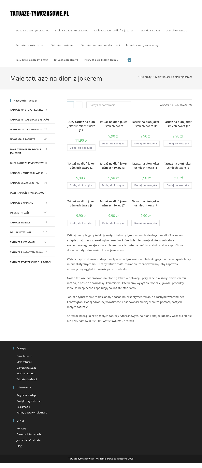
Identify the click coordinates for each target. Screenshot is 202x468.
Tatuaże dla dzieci (27, 379)
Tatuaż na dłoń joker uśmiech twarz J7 (113, 203)
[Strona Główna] (136, 77)
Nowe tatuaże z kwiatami (26, 129)
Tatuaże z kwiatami (22, 242)
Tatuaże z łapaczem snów (26, 252)
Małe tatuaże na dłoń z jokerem (173, 77)
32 (176, 104)
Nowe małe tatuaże (22, 139)
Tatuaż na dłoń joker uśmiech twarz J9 (145, 203)
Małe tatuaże (24, 362)
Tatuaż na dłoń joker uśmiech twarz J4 (145, 165)
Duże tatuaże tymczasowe (27, 163)
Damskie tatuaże (21, 232)
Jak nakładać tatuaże (28, 440)
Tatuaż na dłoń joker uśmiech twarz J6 (81, 203)
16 (171, 104)
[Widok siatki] (70, 105)
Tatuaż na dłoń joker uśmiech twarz (113, 124)
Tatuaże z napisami (22, 202)
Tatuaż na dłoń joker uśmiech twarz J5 (178, 165)
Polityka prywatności (29, 401)
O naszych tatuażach (29, 434)
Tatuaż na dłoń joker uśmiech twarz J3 (113, 165)
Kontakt (21, 428)
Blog (19, 446)
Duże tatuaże (24, 356)
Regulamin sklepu (27, 395)
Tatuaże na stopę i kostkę (26, 109)
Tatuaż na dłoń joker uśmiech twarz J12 (178, 124)
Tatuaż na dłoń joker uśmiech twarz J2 (81, 165)
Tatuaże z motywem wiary (26, 173)
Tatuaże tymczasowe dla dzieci (30, 262)
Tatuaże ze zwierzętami (25, 183)
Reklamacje (23, 407)
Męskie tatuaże (20, 212)
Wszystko (186, 104)
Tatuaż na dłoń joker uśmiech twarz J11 (145, 124)
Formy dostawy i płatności (32, 412)
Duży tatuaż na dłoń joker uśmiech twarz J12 (81, 126)
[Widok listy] (79, 105)
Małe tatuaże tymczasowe (27, 192)
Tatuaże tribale (20, 222)
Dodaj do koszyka (81, 147)
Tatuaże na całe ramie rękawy (29, 119)
